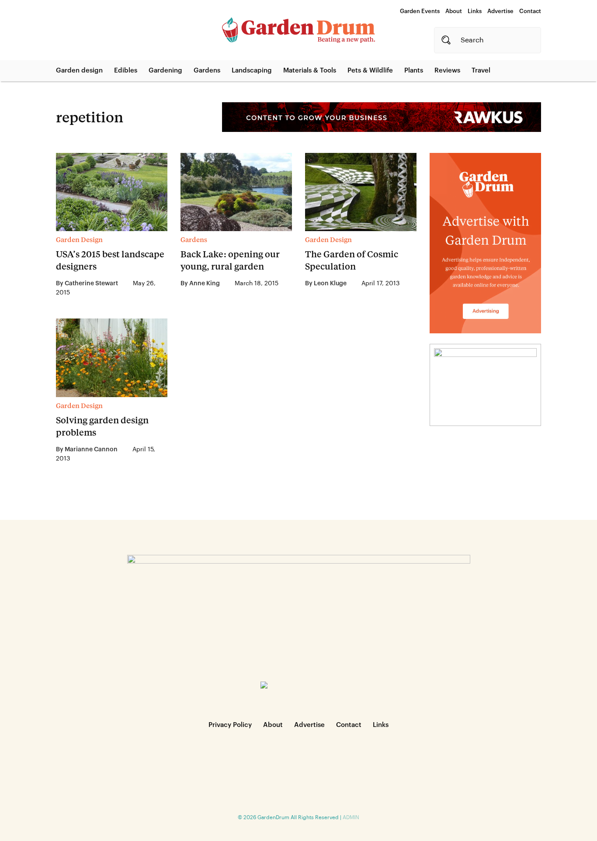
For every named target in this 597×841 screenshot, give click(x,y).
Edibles (125, 70)
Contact (530, 11)
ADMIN (351, 817)
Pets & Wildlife (370, 70)
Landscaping (252, 70)
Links (475, 11)
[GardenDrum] (298, 30)
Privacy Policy (230, 725)
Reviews (447, 70)
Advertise (500, 11)
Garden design (79, 70)
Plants (413, 70)
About (453, 11)
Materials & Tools (309, 70)
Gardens (207, 70)
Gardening (165, 70)
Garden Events (420, 11)
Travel (481, 70)
